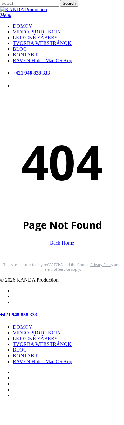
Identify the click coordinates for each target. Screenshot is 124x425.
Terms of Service (56, 269)
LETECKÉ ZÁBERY (35, 338)
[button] (5, 15)
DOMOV (22, 327)
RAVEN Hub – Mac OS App (42, 361)
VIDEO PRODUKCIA (37, 332)
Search (69, 3)
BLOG (20, 350)
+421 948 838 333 (31, 73)
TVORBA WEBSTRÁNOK (42, 344)
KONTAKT (25, 355)
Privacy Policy (101, 264)
